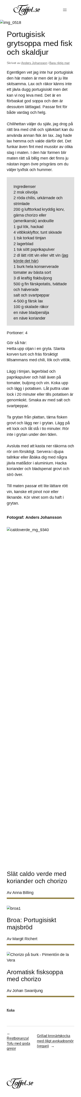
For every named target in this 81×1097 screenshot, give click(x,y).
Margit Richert (24, 939)
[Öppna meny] (65, 10)
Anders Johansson (34, 63)
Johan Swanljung (27, 990)
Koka (11, 1010)
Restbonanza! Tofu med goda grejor (18, 1043)
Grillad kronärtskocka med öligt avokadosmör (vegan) (55, 1041)
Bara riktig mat (59, 63)
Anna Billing (23, 892)
